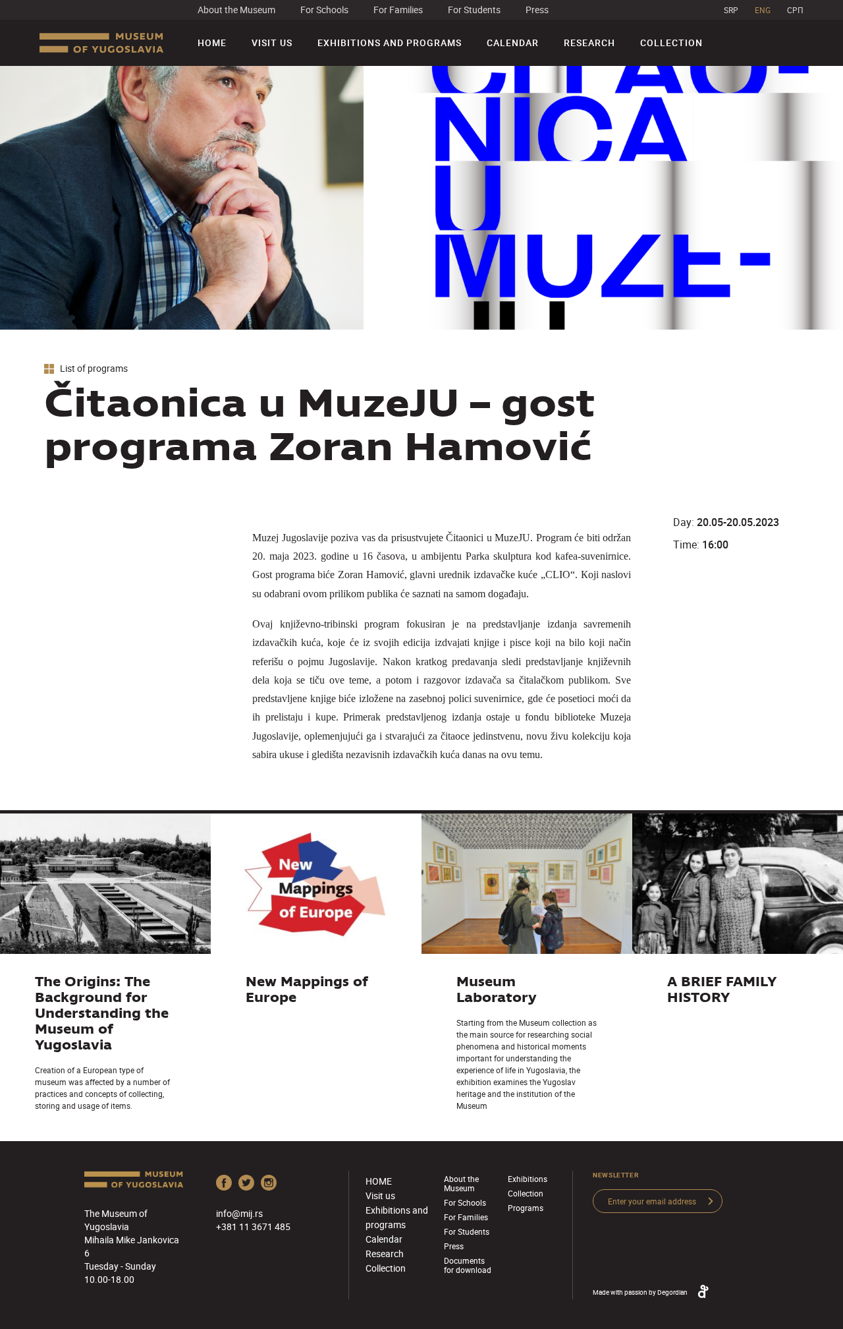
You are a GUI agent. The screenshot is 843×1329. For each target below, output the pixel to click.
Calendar (513, 42)
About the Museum (236, 9)
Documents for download (467, 1265)
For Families (398, 9)
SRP (731, 10)
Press (537, 9)
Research (589, 42)
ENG (763, 10)
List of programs (93, 369)
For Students (474, 9)
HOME (212, 42)
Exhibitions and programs (389, 42)
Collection (671, 42)
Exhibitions (527, 1178)
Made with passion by (640, 1292)
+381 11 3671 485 (253, 1226)
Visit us (272, 42)
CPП (795, 10)
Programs (525, 1207)
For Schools (324, 9)
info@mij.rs (239, 1213)
